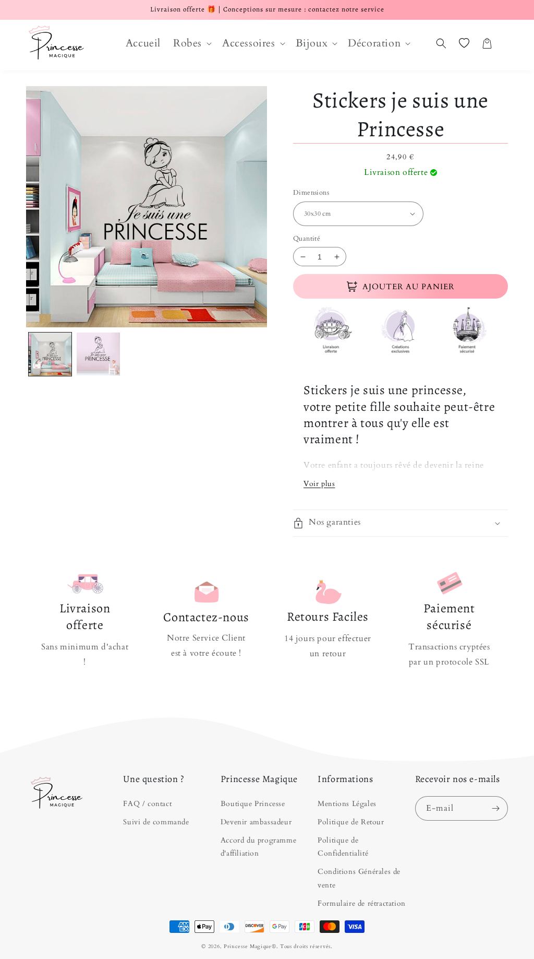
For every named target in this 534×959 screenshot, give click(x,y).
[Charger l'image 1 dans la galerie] (50, 354)
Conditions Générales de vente (359, 878)
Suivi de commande (156, 822)
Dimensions (311, 192)
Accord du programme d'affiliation (258, 846)
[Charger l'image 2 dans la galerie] (98, 354)
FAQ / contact (147, 804)
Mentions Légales (347, 804)
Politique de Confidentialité (343, 846)
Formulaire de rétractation (362, 903)
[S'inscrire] (495, 808)
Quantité (306, 238)
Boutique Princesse (253, 804)
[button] (191, 43)
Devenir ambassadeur (256, 822)
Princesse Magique (248, 946)
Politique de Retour (351, 822)
